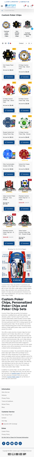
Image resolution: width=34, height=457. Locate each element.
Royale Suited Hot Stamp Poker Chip (8, 133)
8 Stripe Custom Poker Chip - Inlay (24, 99)
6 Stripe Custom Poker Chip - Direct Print (8, 100)
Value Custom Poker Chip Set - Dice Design (9, 197)
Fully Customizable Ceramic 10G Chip (8, 165)
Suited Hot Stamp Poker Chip (24, 165)
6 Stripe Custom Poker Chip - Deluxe (24, 133)
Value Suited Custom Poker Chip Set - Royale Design (25, 232)
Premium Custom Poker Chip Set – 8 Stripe (8, 232)
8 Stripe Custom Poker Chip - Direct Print (24, 66)
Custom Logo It (16, 373)
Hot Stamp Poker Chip (8, 66)
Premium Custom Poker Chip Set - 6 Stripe (24, 197)
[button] (1, 28)
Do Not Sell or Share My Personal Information (15, 437)
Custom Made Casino (13, 377)
